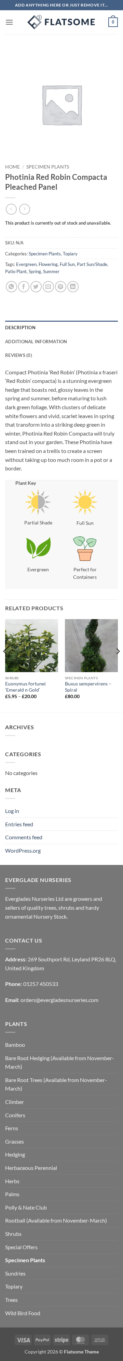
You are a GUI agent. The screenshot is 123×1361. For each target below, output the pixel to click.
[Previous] (5, 664)
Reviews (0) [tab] (18, 355)
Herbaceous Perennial (31, 1167)
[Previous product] (24, 209)
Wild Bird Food (22, 1313)
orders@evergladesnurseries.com (59, 1000)
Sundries (15, 1273)
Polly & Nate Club (26, 1207)
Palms (12, 1194)
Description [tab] (20, 327)
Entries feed (19, 824)
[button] (9, 22)
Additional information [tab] (36, 341)
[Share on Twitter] (36, 286)
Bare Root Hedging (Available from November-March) (59, 1062)
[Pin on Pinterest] (60, 286)
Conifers (15, 1115)
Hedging (15, 1154)
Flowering (48, 264)
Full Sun (67, 264)
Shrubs (13, 1233)
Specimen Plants (47, 167)
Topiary (70, 253)
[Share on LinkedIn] (73, 286)
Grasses (14, 1141)
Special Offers (21, 1247)
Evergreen (26, 264)
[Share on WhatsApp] (11, 286)
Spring (35, 271)
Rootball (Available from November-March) (56, 1220)
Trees (11, 1299)
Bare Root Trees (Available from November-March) (56, 1084)
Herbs (12, 1181)
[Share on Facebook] (23, 286)
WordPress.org (23, 850)
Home (12, 167)
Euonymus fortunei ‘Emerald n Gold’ (25, 687)
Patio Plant (16, 271)
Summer (51, 271)
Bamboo (15, 1044)
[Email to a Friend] (48, 286)
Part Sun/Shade (92, 264)
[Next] (117, 664)
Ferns (11, 1128)
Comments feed (23, 837)
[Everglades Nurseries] (61, 22)
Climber (14, 1101)
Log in (12, 811)
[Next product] (11, 209)
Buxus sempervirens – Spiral (88, 687)
